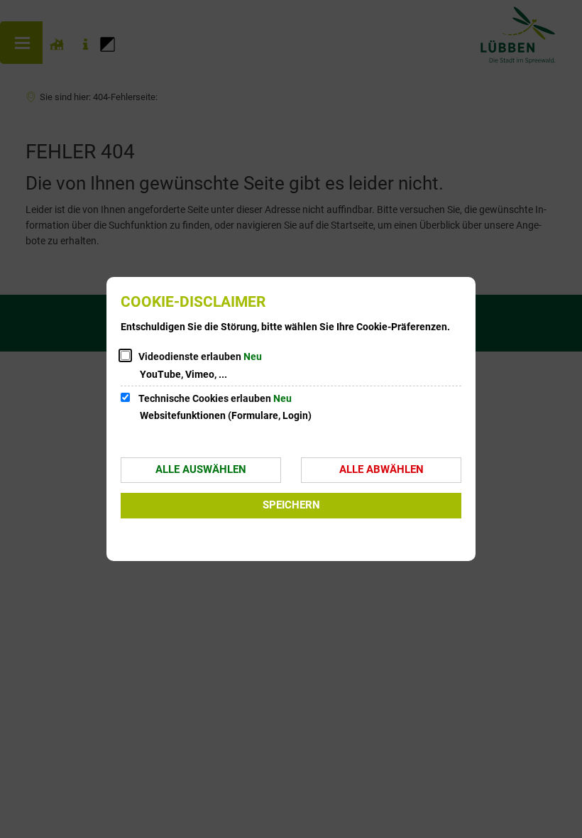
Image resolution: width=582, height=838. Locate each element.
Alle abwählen (381, 469)
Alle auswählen (200, 469)
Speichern (291, 505)
